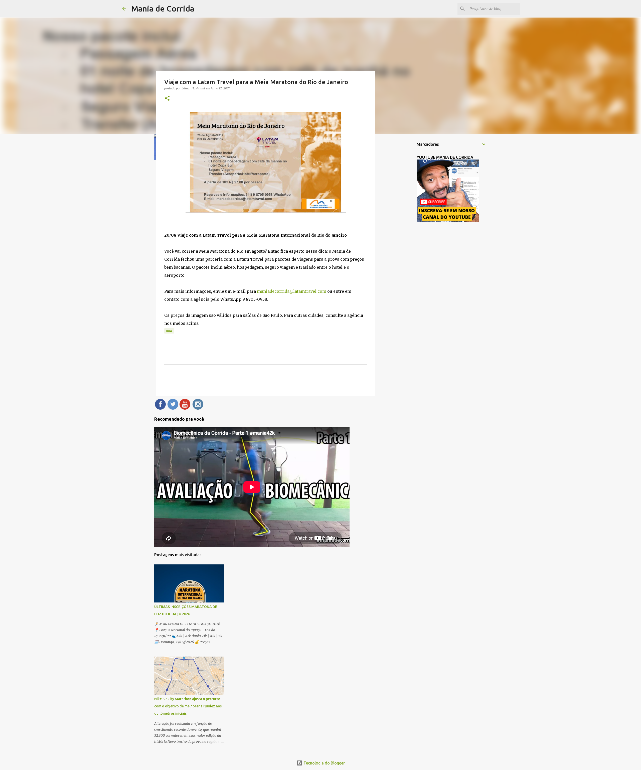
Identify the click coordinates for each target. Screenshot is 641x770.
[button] (167, 98)
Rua (169, 331)
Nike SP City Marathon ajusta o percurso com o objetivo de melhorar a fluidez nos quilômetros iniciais (188, 706)
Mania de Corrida (162, 8)
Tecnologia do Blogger (323, 763)
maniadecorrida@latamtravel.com (291, 291)
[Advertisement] (401, 216)
